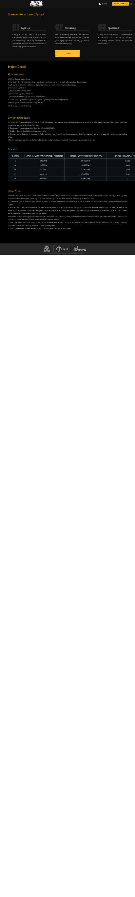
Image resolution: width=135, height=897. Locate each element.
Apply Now (68, 53)
